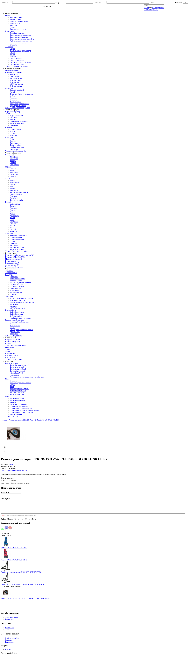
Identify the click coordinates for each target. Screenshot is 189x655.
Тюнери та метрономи (18, 43)
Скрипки (13, 169)
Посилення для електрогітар (20, 35)
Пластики (13, 141)
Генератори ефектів (12, 341)
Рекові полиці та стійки (18, 404)
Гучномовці (14, 277)
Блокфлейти (14, 182)
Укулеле (13, 27)
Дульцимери (14, 216)
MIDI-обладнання (11, 70)
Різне (7, 379)
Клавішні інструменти (13, 72)
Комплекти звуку (16, 288)
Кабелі (12, 328)
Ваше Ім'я (4, 3)
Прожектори (10, 353)
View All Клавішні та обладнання (17, 108)
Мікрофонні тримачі (17, 400)
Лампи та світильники (18, 391)
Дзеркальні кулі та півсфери (15, 345)
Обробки (13, 294)
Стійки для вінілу (16, 316)
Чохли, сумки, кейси (17, 395)
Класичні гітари (16, 19)
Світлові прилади (11, 355)
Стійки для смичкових (18, 239)
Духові (7, 178)
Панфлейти (14, 190)
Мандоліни (14, 222)
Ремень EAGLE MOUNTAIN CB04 (14, 548)
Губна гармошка (16, 194)
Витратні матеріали (12, 339)
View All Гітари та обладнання (16, 66)
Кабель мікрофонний (17, 371)
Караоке (13, 324)
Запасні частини (16, 414)
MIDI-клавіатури (16, 78)
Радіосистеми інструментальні (21, 41)
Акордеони (14, 74)
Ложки (12, 218)
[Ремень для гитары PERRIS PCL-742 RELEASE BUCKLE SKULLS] (13, 445)
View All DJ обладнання (14, 267)
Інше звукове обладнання (14, 320)
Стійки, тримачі (15, 129)
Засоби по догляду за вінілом (20, 318)
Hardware (8, 127)
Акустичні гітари (16, 17)
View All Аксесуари (12, 416)
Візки (12, 387)
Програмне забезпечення (19, 300)
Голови (8, 343)
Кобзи (12, 220)
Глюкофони (14, 125)
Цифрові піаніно (16, 80)
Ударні (7, 114)
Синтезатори (14, 76)
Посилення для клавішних (19, 104)
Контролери (9, 347)
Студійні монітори (16, 284)
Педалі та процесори (17, 33)
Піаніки (12, 180)
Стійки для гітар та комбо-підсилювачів (24, 410)
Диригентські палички (18, 235)
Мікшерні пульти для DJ (14, 259)
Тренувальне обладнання (19, 121)
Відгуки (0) (22, 470)
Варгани (13, 206)
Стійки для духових (17, 237)
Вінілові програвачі (17, 312)
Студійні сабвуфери (17, 286)
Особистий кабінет (12, 638)
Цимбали (13, 226)
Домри (12, 214)
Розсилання (9, 642)
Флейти (12, 184)
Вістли (12, 188)
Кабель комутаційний (18, 369)
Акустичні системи (17, 281)
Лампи (7, 351)
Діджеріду (13, 231)
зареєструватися (158, 8)
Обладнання (9, 31)
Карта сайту (9, 619)
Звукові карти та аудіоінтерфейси (22, 302)
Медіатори (14, 57)
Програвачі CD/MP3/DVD (15, 257)
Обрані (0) (154, 10)
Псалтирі (13, 227)
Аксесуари (9, 47)
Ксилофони (14, 159)
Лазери (7, 349)
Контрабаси (14, 174)
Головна (147, 10)
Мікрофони (14, 304)
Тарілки (13, 139)
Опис (3, 470)
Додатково (47, 6)
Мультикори (14, 375)
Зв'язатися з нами (11, 617)
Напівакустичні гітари (18, 29)
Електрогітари (15, 23)
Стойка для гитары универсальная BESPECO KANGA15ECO (24, 584)
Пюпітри (13, 402)
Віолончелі (14, 172)
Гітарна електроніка (17, 60)
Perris (11, 464)
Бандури (13, 210)
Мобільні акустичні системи (20, 283)
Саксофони (14, 198)
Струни (12, 49)
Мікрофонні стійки (17, 398)
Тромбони (13, 196)
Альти (12, 171)
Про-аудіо (8, 275)
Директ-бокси (15, 332)
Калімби (13, 229)
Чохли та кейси (15, 102)
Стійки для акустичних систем (21, 330)
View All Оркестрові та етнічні (16, 251)
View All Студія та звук (13, 336)
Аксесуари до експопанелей (20, 383)
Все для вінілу (10, 310)
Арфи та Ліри (15, 204)
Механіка (13, 135)
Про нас (8, 649)
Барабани (13, 117)
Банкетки (13, 98)
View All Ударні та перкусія (15, 151)
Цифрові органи (16, 86)
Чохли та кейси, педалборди (20, 51)
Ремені (12, 55)
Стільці (12, 133)
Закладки (8, 640)
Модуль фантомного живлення (21, 298)
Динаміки (9, 271)
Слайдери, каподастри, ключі (21, 62)
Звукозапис (9, 296)
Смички (13, 176)
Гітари (7, 15)
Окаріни (13, 224)
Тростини (13, 243)
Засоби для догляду (17, 64)
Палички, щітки (16, 143)
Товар (57, 3)
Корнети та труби (16, 200)
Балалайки (14, 208)
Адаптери (13, 45)
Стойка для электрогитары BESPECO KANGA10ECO (21, 572)
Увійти (146, 8)
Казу (11, 186)
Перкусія (13, 119)
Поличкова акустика (17, 279)
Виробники (9, 628)
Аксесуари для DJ (12, 265)
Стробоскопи (10, 357)
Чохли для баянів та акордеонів (21, 94)
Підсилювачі (14, 290)
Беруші (12, 385)
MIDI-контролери (16, 84)
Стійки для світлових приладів (21, 412)
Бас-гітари (13, 25)
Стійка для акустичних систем (21, 408)
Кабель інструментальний (19, 365)
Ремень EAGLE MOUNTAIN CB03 (14, 560)
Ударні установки (16, 115)
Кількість (178, 3)
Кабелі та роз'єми (11, 363)
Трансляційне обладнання (19, 322)
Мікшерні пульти (16, 292)
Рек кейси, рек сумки (17, 393)
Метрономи (14, 149)
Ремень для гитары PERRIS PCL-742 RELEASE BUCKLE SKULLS (34, 420)
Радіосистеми (15, 326)
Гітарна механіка (16, 58)
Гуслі (11, 212)
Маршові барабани (17, 123)
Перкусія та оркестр (12, 112)
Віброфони (14, 157)
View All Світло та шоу (13, 359)
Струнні (8, 167)
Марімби (13, 163)
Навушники (14, 306)
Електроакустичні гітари (19, 21)
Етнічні (8, 202)
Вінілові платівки (16, 314)
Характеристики (11, 470)
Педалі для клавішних (18, 106)
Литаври (13, 161)
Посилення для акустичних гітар (22, 39)
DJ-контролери (10, 261)
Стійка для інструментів (19, 406)
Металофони (14, 165)
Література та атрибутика (19, 389)
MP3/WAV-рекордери (17, 308)
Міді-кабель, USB (16, 373)
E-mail (151, 3)
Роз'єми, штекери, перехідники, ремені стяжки (27, 377)
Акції (7, 630)
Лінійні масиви (11, 273)
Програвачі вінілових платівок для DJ (19, 255)
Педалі (12, 131)
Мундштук (14, 245)
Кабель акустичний (17, 367)
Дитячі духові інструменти (20, 192)
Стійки (12, 53)
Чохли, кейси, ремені (17, 249)
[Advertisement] (40, 604)
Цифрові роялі (15, 82)
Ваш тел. (98, 3)
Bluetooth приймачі (17, 90)
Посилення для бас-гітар (19, 37)
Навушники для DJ (12, 263)
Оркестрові (9, 155)
